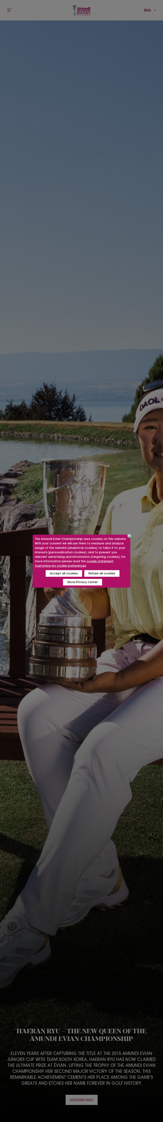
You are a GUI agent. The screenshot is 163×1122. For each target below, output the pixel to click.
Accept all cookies (64, 573)
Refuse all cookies (102, 573)
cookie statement (100, 561)
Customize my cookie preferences (60, 566)
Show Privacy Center (82, 582)
